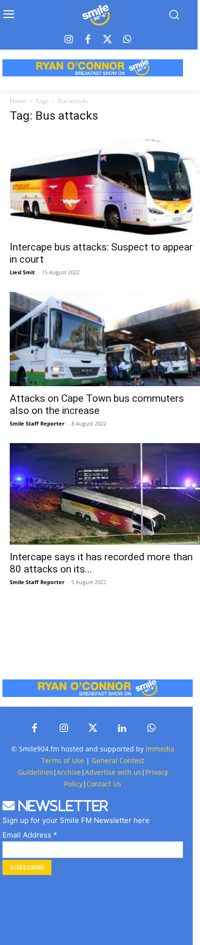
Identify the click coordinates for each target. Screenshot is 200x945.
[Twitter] (107, 40)
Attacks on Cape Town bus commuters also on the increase (97, 404)
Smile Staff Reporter (37, 423)
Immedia (160, 748)
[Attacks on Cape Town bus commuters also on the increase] (105, 339)
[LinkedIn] (122, 728)
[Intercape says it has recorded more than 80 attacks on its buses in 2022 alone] (105, 494)
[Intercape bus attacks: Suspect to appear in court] (105, 184)
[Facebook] (88, 40)
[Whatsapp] (126, 40)
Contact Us (103, 783)
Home (18, 101)
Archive (69, 772)
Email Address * (29, 834)
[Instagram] (68, 40)
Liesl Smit (22, 272)
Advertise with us (113, 772)
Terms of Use (62, 760)
